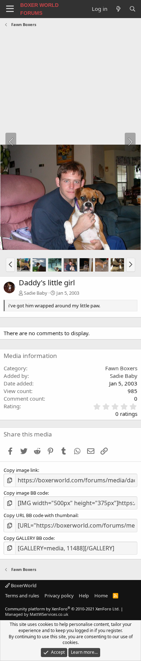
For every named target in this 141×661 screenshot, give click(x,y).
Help (84, 595)
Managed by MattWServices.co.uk (36, 614)
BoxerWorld (23, 585)
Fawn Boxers (121, 368)
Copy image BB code (26, 493)
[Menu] (9, 9)
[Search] (132, 9)
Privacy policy (59, 595)
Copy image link (21, 470)
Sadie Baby (35, 293)
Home (101, 595)
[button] (10, 265)
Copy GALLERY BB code (29, 538)
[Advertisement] (70, 87)
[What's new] (118, 9)
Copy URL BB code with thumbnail (40, 515)
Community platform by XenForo (62, 608)
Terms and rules (22, 595)
